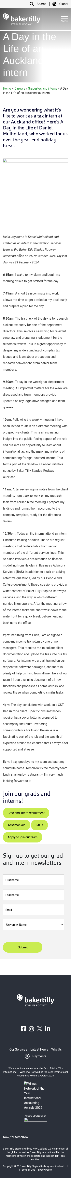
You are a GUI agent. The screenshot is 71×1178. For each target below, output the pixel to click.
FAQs (39, 825)
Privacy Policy (44, 1169)
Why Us (56, 1049)
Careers (20, 88)
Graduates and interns (42, 88)
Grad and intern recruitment (26, 813)
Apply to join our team (22, 837)
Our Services (18, 1049)
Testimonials (16, 825)
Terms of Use (28, 1169)
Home (7, 88)
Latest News (39, 1049)
